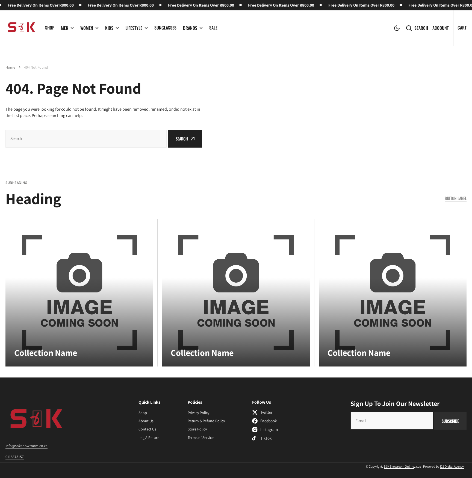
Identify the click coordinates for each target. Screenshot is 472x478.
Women (86, 28)
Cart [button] (462, 27)
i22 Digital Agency (452, 466)
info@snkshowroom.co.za (26, 445)
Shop (49, 27)
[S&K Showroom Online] (21, 28)
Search (421, 28)
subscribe (450, 421)
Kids (109, 28)
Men (64, 28)
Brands (190, 28)
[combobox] (86, 139)
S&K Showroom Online (399, 466)
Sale (213, 27)
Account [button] (440, 28)
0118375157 (14, 456)
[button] (397, 28)
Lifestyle (133, 28)
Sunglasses (165, 27)
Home (10, 67)
